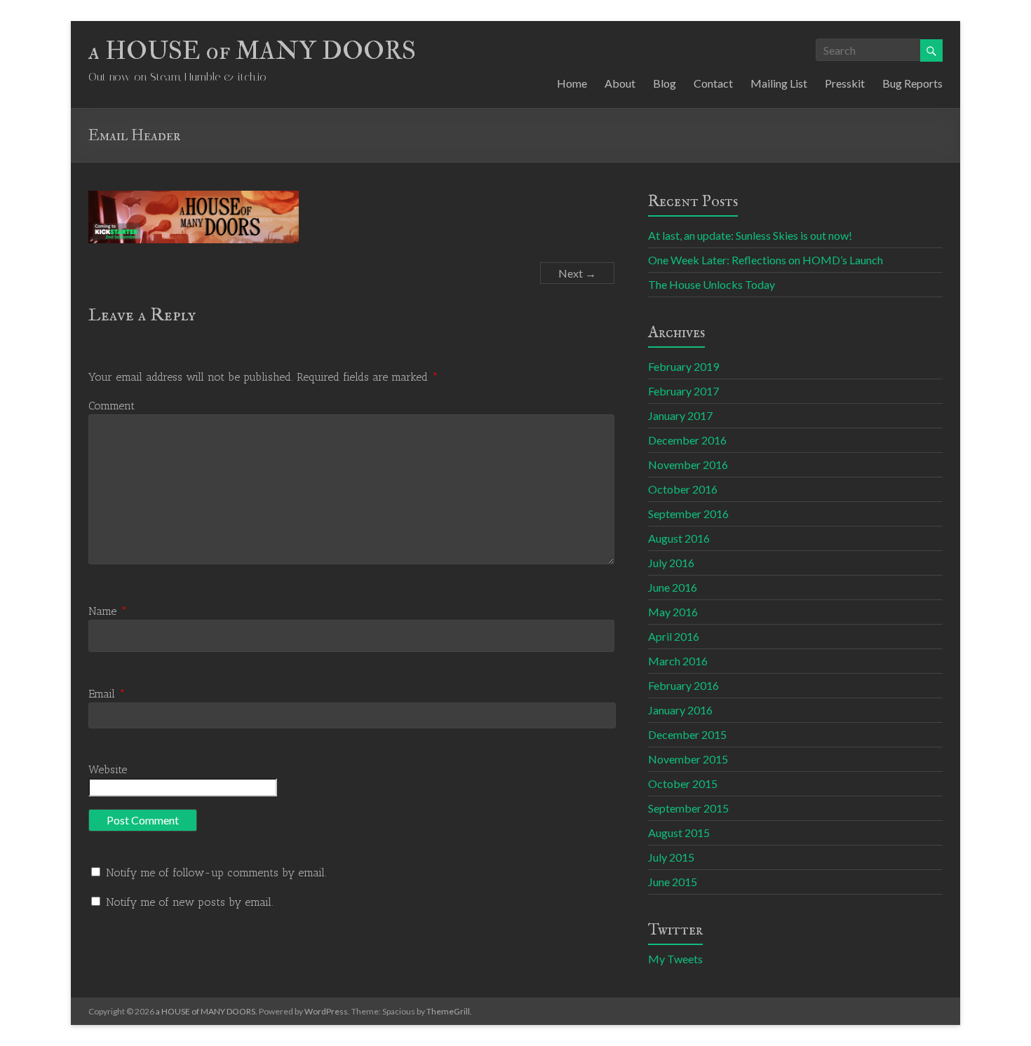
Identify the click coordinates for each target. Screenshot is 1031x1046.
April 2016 (673, 636)
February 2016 (683, 685)
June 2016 (672, 587)
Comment (111, 405)
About (620, 83)
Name (107, 611)
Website (107, 769)
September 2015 (688, 808)
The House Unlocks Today (711, 284)
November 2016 (688, 464)
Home (572, 83)
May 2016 (673, 611)
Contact (713, 83)
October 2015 (682, 783)
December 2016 (687, 440)
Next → (577, 273)
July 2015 (671, 857)
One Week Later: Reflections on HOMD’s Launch (765, 259)
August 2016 (679, 538)
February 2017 (683, 391)
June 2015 (672, 881)
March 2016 (678, 660)
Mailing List (778, 83)
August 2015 (679, 832)
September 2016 (688, 513)
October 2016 (682, 489)
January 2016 (680, 709)
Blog (664, 83)
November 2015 (688, 759)
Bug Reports (912, 83)
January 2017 (680, 415)
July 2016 (671, 562)
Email (107, 693)
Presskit (845, 83)
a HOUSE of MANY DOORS (252, 51)
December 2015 (687, 734)
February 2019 (683, 366)
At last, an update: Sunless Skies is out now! (750, 235)
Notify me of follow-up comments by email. (216, 872)
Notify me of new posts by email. (190, 902)
